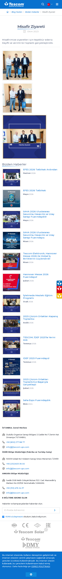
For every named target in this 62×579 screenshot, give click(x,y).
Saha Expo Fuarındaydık (36, 400)
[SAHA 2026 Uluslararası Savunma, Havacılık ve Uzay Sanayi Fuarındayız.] (12, 240)
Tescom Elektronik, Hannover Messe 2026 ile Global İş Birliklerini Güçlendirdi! (40, 256)
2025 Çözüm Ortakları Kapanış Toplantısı (40, 317)
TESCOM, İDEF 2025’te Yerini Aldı (39, 338)
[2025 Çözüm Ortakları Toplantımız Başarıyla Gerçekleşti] (12, 387)
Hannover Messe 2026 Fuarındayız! (35, 275)
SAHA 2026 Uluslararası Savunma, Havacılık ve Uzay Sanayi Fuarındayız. (38, 235)
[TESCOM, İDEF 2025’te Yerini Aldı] (12, 345)
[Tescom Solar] (31, 531)
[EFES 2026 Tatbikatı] (12, 198)
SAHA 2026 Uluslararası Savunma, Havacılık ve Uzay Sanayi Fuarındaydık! (38, 214)
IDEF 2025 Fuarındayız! (36, 358)
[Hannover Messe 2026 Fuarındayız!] (12, 282)
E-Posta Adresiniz (14, 510)
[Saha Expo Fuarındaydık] (12, 408)
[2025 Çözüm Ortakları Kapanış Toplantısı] (12, 324)
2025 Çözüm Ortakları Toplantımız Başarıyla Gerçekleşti (35, 382)
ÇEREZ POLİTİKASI (40, 566)
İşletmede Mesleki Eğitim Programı (37, 296)
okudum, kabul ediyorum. (26, 517)
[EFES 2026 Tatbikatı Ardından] (12, 177)
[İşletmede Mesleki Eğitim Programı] (12, 303)
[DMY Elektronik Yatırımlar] (31, 545)
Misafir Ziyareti (31, 26)
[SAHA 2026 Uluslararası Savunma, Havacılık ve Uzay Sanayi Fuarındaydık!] (12, 219)
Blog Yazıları (17, 12)
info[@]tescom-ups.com (17, 447)
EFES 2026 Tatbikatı (34, 190)
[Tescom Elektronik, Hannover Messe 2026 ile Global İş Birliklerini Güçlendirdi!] (12, 261)
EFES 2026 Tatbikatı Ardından (40, 169)
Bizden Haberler (32, 12)
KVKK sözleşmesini (14, 517)
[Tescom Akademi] (31, 538)
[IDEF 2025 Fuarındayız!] (12, 366)
